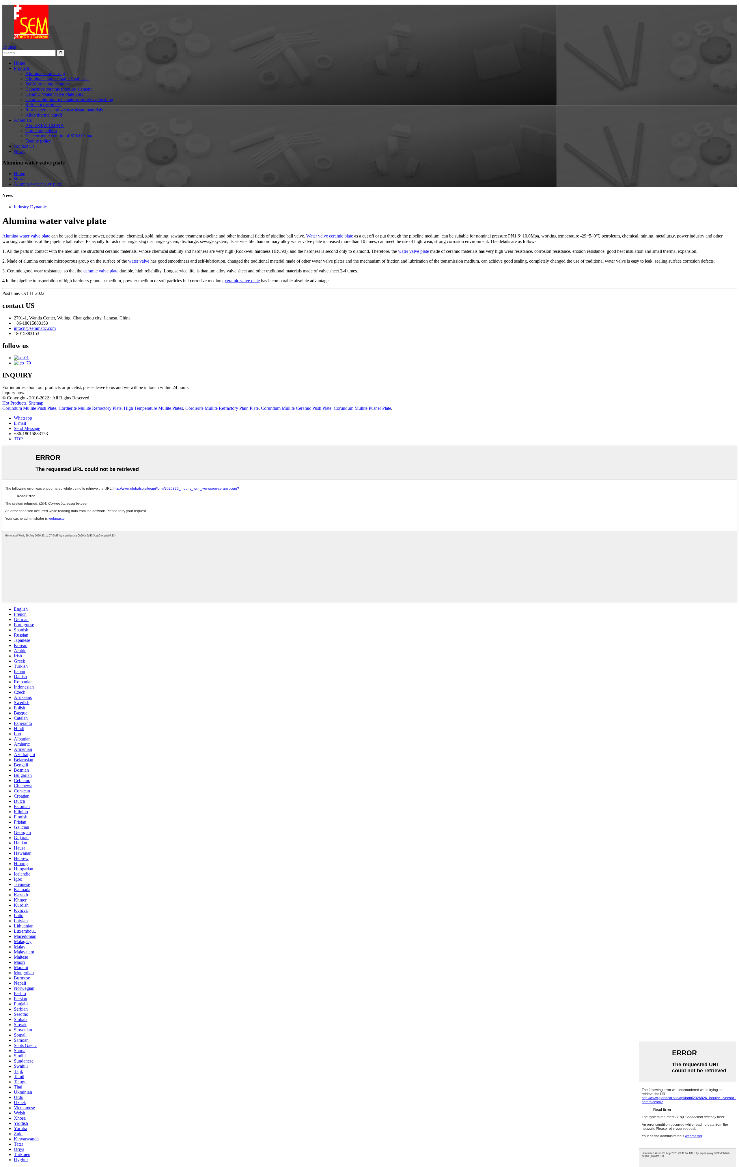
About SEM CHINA (44, 125)
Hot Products (14, 403)
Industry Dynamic (30, 206)
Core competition (41, 130)
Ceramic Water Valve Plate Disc (54, 94)
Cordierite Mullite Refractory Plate (90, 408)
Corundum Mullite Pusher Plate (362, 408)
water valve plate (413, 251)
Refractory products (43, 104)
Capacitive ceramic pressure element (58, 89)
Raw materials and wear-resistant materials (64, 109)
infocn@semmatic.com (35, 328)
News (19, 151)
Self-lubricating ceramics (47, 83)
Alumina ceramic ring (45, 73)
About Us (23, 120)
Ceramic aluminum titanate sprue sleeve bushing (69, 99)
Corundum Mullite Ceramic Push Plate (296, 408)
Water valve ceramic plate (329, 235)
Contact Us (24, 146)
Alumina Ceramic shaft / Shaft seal (57, 78)
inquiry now (13, 392)
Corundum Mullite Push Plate (29, 408)
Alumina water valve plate (38, 184)
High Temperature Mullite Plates (153, 408)
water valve (138, 261)
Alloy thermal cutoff (43, 115)
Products (22, 68)
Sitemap (36, 403)
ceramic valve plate (100, 270)
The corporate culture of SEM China (58, 135)
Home (19, 63)
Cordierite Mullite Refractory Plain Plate (222, 408)
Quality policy (38, 141)
